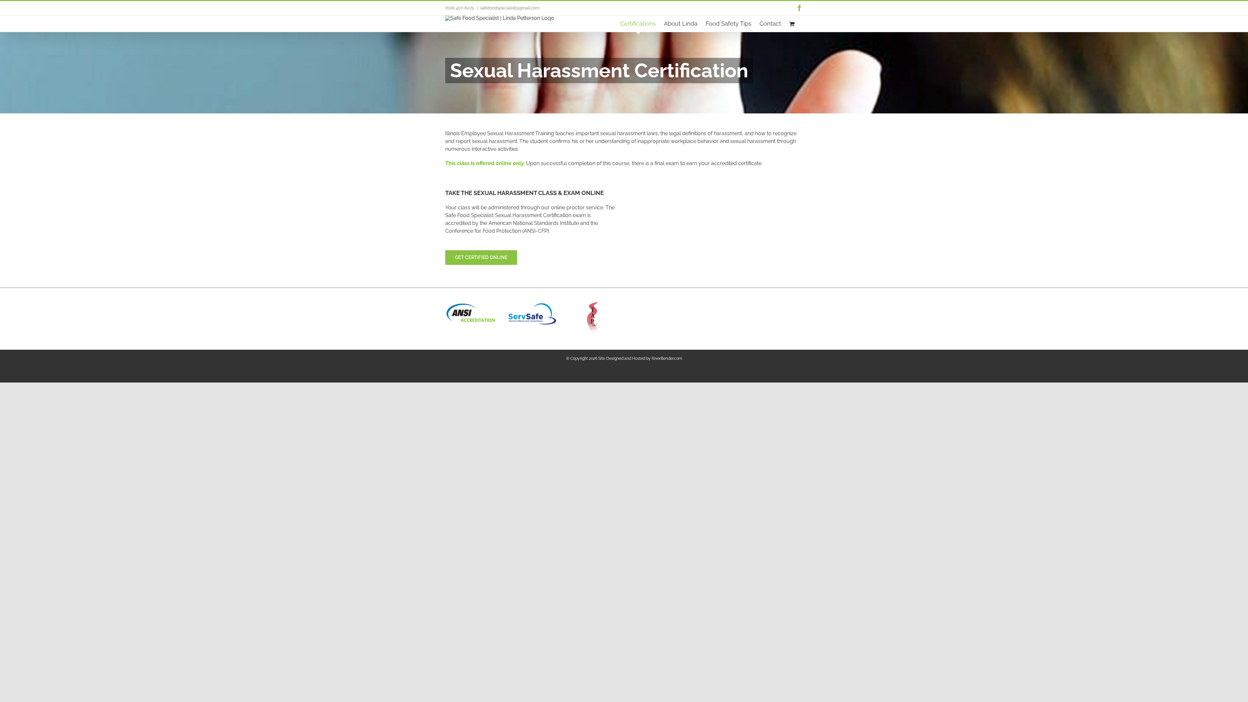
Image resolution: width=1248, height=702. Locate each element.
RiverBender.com (667, 358)
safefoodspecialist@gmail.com (510, 8)
